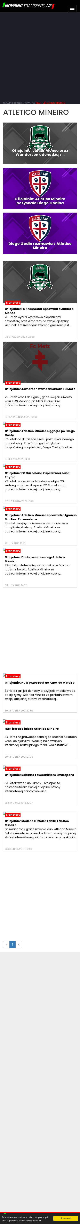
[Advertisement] (40, 56)
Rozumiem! (66, 1218)
